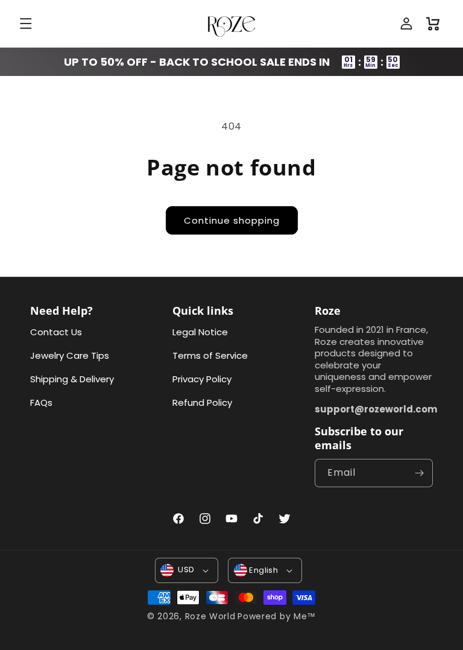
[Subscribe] (419, 473)
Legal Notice (200, 332)
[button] (27, 23)
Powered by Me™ (277, 616)
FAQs (41, 402)
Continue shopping (232, 220)
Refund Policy (202, 402)
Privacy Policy (202, 379)
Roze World (210, 616)
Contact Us (56, 332)
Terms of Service (210, 355)
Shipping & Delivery (72, 379)
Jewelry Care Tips (69, 355)
